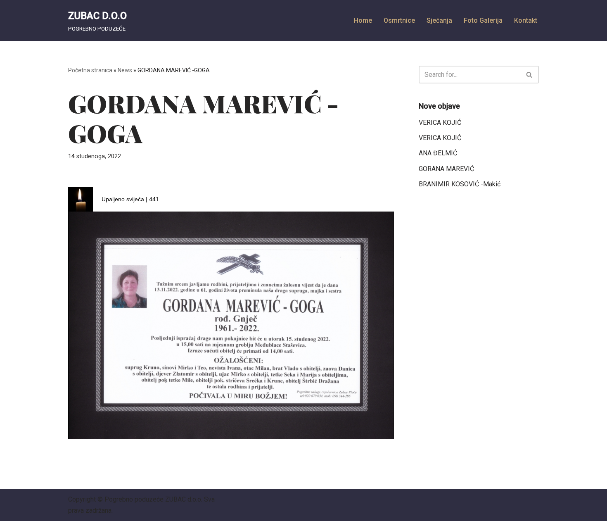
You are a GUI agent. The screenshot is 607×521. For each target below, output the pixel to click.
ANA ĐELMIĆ (438, 153)
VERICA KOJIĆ (440, 122)
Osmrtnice (399, 20)
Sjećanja (439, 20)
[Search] (529, 74)
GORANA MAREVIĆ (446, 169)
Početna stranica (90, 70)
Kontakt (525, 20)
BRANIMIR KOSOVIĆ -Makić (459, 184)
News (125, 70)
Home (363, 20)
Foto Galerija (483, 20)
